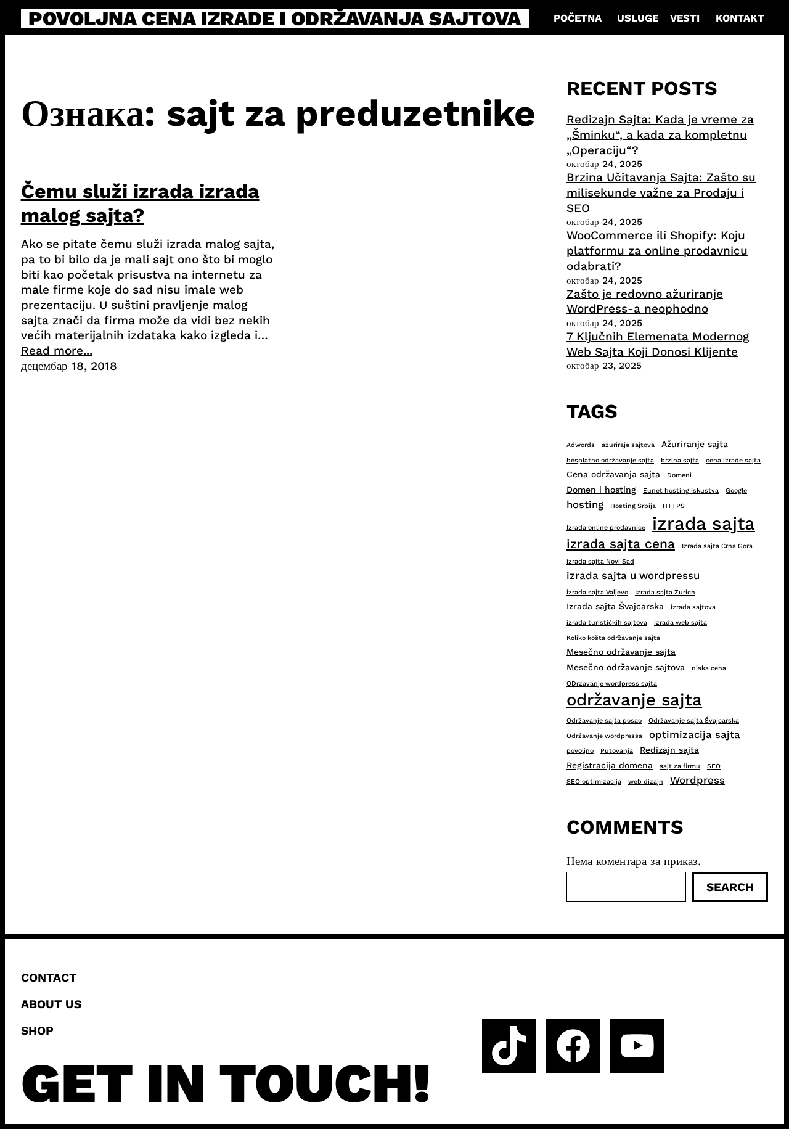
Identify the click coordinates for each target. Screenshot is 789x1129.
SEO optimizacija (593, 782)
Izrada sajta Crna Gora (717, 546)
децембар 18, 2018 (69, 366)
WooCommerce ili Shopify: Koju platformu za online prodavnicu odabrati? (657, 250)
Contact (49, 978)
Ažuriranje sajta (694, 444)
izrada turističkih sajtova (606, 622)
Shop (37, 1031)
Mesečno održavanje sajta (621, 652)
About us (51, 1004)
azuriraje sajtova (628, 445)
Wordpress (697, 780)
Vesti (685, 18)
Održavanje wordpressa (604, 736)
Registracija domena (609, 765)
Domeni (679, 475)
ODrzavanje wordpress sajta (611, 683)
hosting (584, 504)
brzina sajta (680, 460)
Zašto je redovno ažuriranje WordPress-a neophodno (644, 301)
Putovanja (616, 751)
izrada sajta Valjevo (597, 592)
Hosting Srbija (633, 506)
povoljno (580, 751)
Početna (578, 18)
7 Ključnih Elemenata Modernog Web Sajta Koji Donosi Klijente (657, 344)
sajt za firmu (680, 766)
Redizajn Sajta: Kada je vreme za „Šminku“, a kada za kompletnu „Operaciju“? (660, 134)
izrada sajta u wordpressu (633, 575)
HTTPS (674, 506)
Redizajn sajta (669, 750)
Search (730, 887)
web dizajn (645, 782)
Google (736, 490)
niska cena (709, 668)
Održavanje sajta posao (604, 720)
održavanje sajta (634, 700)
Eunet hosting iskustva (681, 490)
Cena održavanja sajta (613, 474)
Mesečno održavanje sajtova (625, 667)
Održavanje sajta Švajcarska (693, 720)
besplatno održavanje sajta (610, 460)
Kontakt (740, 18)
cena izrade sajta (733, 460)
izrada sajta (703, 523)
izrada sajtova (693, 607)
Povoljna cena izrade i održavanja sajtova (274, 18)
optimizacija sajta (694, 734)
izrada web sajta (680, 622)
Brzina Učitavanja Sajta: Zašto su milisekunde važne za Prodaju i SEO (661, 192)
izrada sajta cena (620, 543)
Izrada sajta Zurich (665, 592)
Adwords (580, 445)
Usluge (637, 18)
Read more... (56, 350)
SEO (714, 766)
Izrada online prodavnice (605, 527)
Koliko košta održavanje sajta (613, 638)
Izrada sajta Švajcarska (615, 606)
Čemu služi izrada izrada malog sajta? (140, 202)
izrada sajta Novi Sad (600, 561)
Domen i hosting (601, 490)
